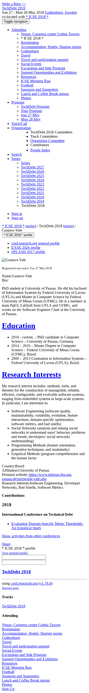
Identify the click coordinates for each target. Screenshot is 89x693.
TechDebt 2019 (32, 201)
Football (27, 85)
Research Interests (31, 374)
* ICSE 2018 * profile (18, 235)
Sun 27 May (30, 115)
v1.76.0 (45, 583)
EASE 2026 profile (25, 248)
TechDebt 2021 (32, 193)
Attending (18, 30)
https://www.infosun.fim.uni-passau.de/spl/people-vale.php (37, 477)
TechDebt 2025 (32, 176)
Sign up (17, 218)
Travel (25, 55)
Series (25, 163)
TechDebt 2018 (16, 571)
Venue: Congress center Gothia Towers (50, 34)
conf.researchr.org (24, 583)
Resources (28, 77)
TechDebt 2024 (32, 180)
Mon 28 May (31, 119)
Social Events (31, 64)
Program (17, 102)
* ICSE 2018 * (37, 17)
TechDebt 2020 (32, 197)
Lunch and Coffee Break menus (45, 94)
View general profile (15, 553)
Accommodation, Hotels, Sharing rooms (51, 47)
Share (6, 544)
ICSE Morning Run (36, 81)
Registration (30, 43)
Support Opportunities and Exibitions (49, 72)
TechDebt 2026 (32, 171)
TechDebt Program (35, 107)
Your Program (31, 111)
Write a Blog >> (14, 4)
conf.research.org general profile (35, 243)
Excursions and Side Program (43, 68)
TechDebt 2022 (32, 189)
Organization (21, 128)
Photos (26, 98)
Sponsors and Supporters (39, 89)
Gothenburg (30, 51)
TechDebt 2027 (32, 167)
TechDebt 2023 (32, 184)
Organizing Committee (47, 141)
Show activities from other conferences (31, 536)
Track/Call (19, 124)
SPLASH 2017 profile (28, 252)
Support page (10, 588)
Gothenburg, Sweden (61, 12)
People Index (40, 150)
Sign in (16, 214)
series (31, 226)
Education (18, 325)
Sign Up (8, 689)
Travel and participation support (44, 60)
